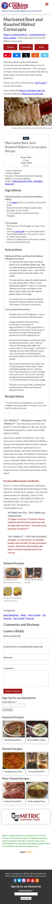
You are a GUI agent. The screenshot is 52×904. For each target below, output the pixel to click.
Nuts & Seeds (9, 37)
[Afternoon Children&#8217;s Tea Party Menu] (12, 591)
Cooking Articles (37, 34)
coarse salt (19, 231)
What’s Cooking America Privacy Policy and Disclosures (25, 876)
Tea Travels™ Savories (23, 618)
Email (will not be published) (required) (23, 646)
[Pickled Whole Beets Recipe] (34, 573)
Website (7, 657)
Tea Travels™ (41, 82)
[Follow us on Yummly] (37, 880)
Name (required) (11, 636)
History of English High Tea (32, 90)
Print (41, 47)
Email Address (9, 702)
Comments (26, 47)
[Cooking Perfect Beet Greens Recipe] (12, 573)
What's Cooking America (15, 34)
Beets (23, 615)
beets (14, 202)
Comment (8, 668)
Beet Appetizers (11, 615)
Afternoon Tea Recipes (32, 93)
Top (48, 900)
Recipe (10, 47)
